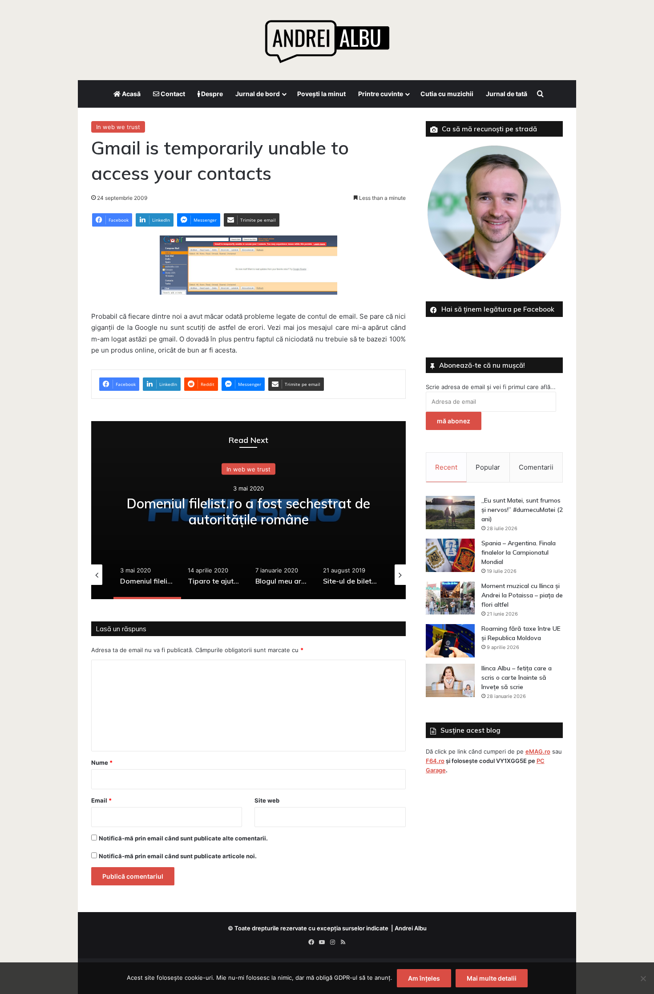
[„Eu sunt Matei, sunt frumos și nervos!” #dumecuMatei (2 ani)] (450, 512)
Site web (266, 800)
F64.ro (435, 760)
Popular (488, 467)
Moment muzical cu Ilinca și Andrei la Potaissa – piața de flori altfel (522, 595)
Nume (102, 762)
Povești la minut (321, 93)
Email (101, 800)
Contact (172, 93)
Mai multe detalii (492, 978)
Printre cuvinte (380, 93)
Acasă (131, 93)
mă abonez (453, 421)
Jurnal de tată (506, 93)
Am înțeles (424, 978)
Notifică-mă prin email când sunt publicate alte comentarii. (183, 838)
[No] (642, 978)
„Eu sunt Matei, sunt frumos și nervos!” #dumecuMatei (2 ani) (522, 509)
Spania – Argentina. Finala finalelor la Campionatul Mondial (518, 552)
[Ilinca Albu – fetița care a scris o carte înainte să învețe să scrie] (450, 680)
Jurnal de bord (257, 93)
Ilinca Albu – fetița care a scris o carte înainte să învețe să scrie (516, 677)
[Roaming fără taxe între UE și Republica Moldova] (450, 640)
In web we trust (118, 126)
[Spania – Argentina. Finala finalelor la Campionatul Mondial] (450, 555)
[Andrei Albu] (327, 37)
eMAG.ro (537, 751)
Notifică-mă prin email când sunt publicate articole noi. (178, 856)
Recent (446, 467)
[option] (248, 510)
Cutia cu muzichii (446, 93)
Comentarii (536, 467)
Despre (211, 93)
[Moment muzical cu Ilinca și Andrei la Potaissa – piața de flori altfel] (450, 598)
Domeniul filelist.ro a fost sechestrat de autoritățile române (248, 511)
